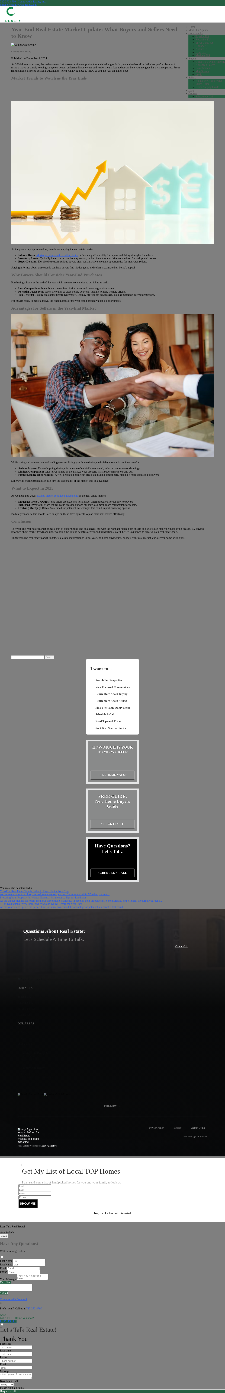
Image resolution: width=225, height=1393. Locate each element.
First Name (6, 1260)
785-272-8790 (34, 1308)
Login (198, 74)
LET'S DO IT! (8, 1321)
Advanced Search (205, 64)
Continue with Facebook (13, 1299)
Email (3, 1268)
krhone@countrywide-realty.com (18, 4)
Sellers (192, 77)
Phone (3, 1271)
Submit (4, 1292)
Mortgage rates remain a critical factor (57, 255)
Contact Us (181, 946)
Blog (191, 90)
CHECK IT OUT (112, 823)
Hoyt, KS (200, 52)
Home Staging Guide (207, 87)
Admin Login (198, 1127)
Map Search (202, 71)
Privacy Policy (156, 1127)
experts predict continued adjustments (58, 495)
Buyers (192, 58)
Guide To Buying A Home (210, 61)
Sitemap (177, 1127)
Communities (195, 33)
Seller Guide (202, 83)
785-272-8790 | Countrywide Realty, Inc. (23, 1)
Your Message (8, 1279)
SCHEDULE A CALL (112, 872)
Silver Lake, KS (204, 42)
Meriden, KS (202, 55)
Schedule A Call (204, 96)
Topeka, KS (202, 36)
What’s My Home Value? (209, 80)
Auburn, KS (202, 49)
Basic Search (202, 68)
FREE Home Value (112, 774)
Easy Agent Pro (49, 1146)
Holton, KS (201, 45)
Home (191, 26)
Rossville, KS (203, 39)
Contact (192, 93)
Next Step (5, 1282)
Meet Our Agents (198, 30)
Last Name (6, 1264)
